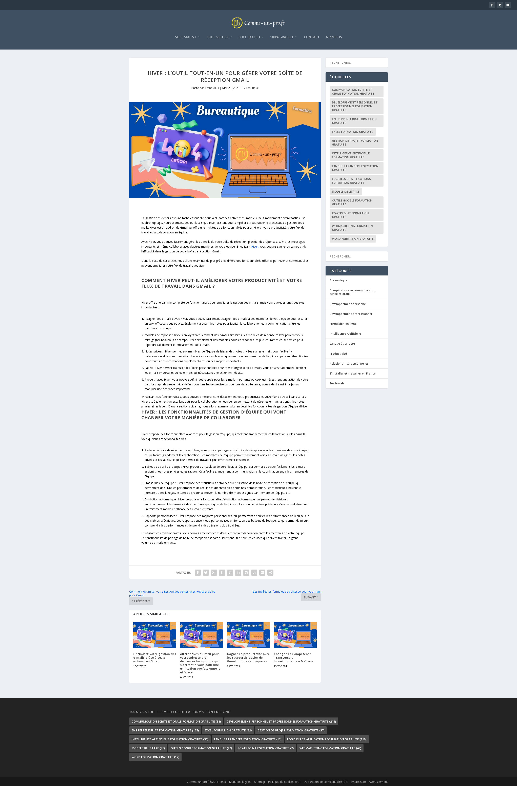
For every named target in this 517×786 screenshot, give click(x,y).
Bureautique (251, 88)
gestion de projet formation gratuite (355, 142)
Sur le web (337, 383)
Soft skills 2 (217, 37)
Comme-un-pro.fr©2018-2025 (206, 782)
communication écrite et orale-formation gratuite (353, 91)
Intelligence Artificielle (345, 334)
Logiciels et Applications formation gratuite (351, 181)
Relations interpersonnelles (349, 363)
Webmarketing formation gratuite (352, 228)
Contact (312, 37)
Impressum (358, 782)
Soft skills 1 (186, 37)
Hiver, (255, 246)
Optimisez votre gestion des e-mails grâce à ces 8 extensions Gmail (154, 657)
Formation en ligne (343, 324)
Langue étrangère (342, 343)
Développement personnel (348, 304)
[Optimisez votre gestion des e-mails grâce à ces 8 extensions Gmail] (154, 635)
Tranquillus (212, 88)
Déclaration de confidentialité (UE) (326, 782)
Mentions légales (240, 782)
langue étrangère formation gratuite (355, 168)
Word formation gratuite (353, 239)
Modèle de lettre (345, 191)
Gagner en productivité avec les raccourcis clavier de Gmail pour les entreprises (248, 657)
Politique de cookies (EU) (284, 782)
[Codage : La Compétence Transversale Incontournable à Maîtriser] (295, 635)
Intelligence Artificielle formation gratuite (351, 155)
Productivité (338, 354)
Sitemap (259, 782)
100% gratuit (282, 37)
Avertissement (378, 782)
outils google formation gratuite (352, 202)
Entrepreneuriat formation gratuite (354, 121)
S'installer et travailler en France (352, 373)
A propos (334, 37)
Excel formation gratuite (352, 132)
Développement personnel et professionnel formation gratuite (355, 106)
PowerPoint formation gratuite (350, 215)
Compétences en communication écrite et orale (353, 292)
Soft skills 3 (249, 37)
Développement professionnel (351, 314)
